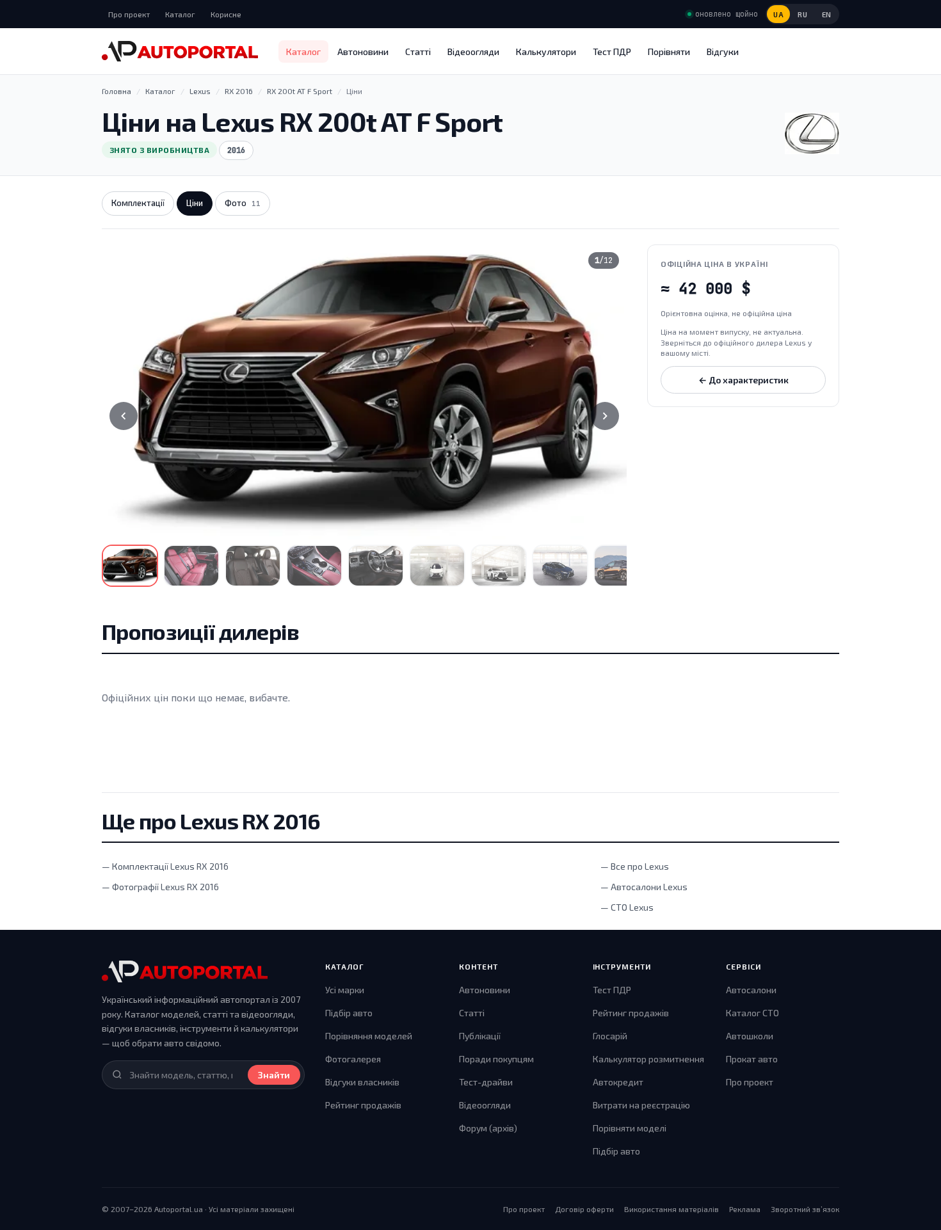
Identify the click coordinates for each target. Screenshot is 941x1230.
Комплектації (138, 203)
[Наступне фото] (605, 416)
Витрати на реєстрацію (641, 1104)
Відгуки (723, 51)
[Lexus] (812, 133)
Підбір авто (349, 1012)
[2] (191, 566)
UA (778, 14)
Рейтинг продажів (363, 1104)
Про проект (129, 14)
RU (802, 14)
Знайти (274, 1074)
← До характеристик (743, 379)
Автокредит (618, 1081)
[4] (314, 566)
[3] (253, 566)
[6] (437, 566)
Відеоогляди (473, 51)
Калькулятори (546, 51)
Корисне (226, 14)
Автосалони (751, 989)
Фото (243, 203)
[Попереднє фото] (123, 416)
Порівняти (669, 51)
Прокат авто (752, 1058)
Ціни (194, 203)
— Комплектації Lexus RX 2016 (165, 866)
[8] (560, 566)
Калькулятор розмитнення (648, 1058)
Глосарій (610, 1035)
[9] (621, 566)
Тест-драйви (486, 1081)
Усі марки (344, 989)
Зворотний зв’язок (805, 1208)
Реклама (744, 1208)
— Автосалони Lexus (644, 886)
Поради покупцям (496, 1058)
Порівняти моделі (629, 1127)
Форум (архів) (488, 1127)
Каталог (180, 14)
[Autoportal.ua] (180, 51)
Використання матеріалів (671, 1208)
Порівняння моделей (368, 1035)
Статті (418, 51)
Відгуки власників (362, 1081)
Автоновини (363, 51)
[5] (376, 566)
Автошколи (749, 1035)
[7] (498, 566)
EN (827, 14)
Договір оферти (584, 1208)
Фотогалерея (353, 1058)
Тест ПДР (612, 51)
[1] (130, 566)
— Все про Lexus (634, 866)
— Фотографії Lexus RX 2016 (160, 886)
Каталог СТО (752, 1012)
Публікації (480, 1035)
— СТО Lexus (627, 907)
